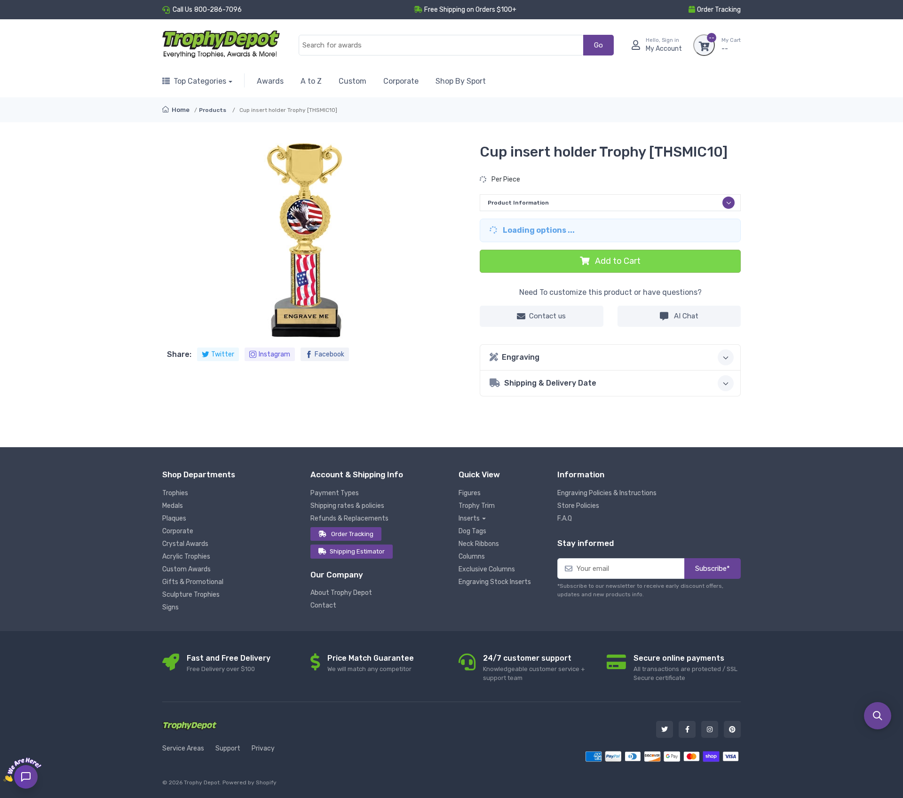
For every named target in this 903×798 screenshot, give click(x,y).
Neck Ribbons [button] (479, 544)
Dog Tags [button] (472, 531)
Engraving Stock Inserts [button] (495, 582)
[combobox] (441, 45)
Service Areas (183, 748)
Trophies (175, 493)
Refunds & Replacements (349, 518)
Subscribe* (712, 568)
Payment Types (334, 493)
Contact (323, 605)
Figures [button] (470, 493)
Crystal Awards (185, 544)
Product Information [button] (518, 202)
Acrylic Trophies (186, 557)
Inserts (469, 518)
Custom (352, 81)
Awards (270, 81)
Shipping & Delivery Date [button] (550, 383)
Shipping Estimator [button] (357, 551)
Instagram (274, 354)
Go (598, 45)
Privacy (263, 748)
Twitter (222, 354)
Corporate (401, 81)
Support (227, 748)
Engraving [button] (520, 357)
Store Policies (578, 506)
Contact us (547, 316)
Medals (172, 506)
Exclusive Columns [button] (487, 569)
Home (180, 109)
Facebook (329, 354)
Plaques (174, 518)
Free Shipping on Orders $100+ (470, 10)
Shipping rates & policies (347, 506)
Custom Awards (186, 569)
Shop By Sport (461, 81)
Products (212, 110)
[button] (877, 715)
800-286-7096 (218, 10)
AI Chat (685, 316)
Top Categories (200, 81)
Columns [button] (472, 557)
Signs (170, 607)
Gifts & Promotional (192, 582)
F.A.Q (564, 518)
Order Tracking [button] (719, 10)
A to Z (311, 81)
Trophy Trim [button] (477, 506)
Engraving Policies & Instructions (607, 493)
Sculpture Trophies (191, 595)
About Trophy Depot (341, 593)
